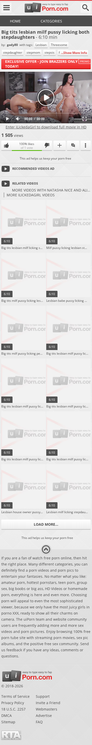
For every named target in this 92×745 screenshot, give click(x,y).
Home (15, 21)
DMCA (6, 715)
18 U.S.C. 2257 (13, 709)
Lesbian (41, 45)
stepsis (49, 52)
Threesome (59, 45)
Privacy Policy (12, 702)
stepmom (33, 52)
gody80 (13, 45)
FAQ (39, 721)
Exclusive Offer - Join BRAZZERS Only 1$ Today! (44, 64)
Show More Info (75, 53)
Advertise (44, 715)
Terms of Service (15, 696)
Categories (51, 21)
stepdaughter (12, 52)
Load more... (46, 524)
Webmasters (46, 709)
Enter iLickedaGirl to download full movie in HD (46, 127)
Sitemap (8, 721)
